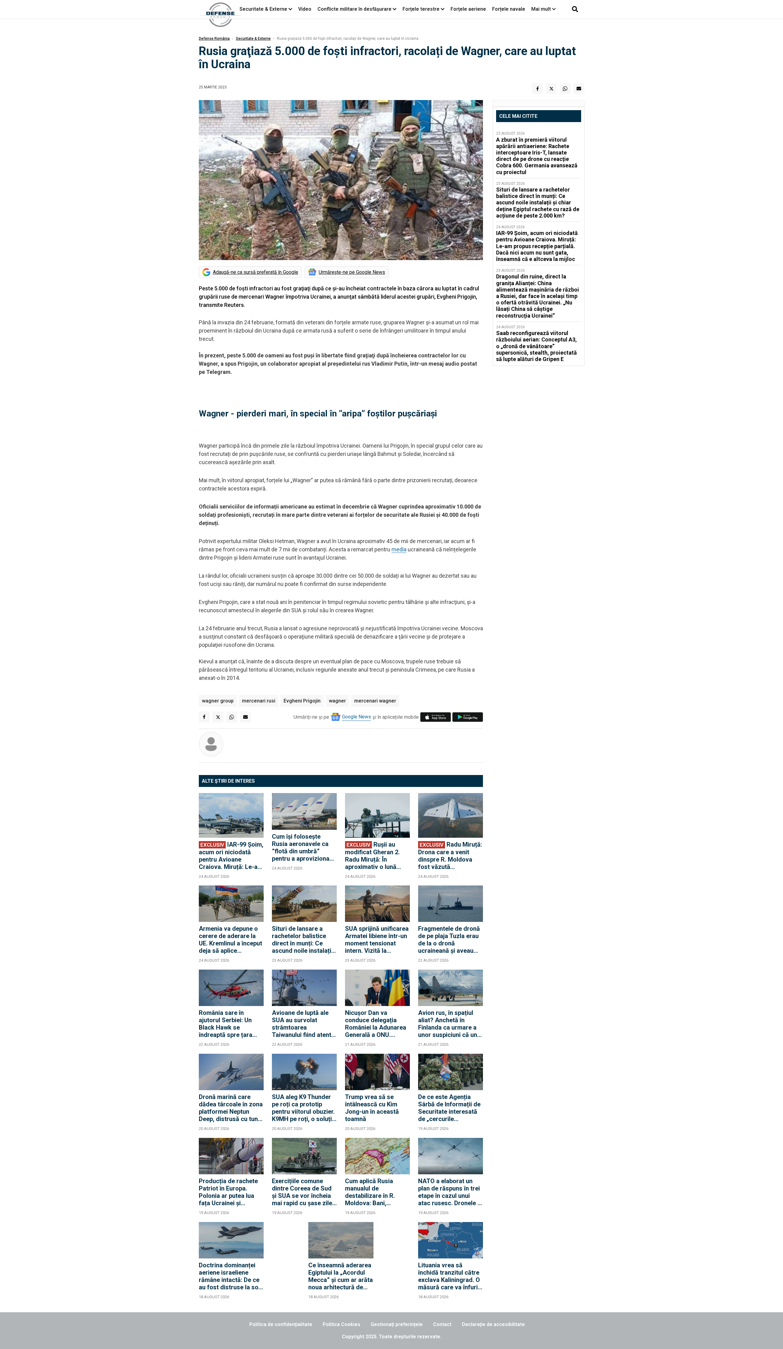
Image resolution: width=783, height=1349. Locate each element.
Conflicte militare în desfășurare (354, 9)
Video (304, 9)
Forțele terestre (421, 9)
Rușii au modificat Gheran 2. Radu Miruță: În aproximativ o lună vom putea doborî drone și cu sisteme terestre (372, 855)
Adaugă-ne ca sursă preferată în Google (255, 272)
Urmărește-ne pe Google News (352, 272)
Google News (356, 717)
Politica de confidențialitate (280, 1324)
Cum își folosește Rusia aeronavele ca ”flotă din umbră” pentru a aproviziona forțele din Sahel (300, 847)
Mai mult (541, 9)
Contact (442, 1324)
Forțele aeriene (468, 9)
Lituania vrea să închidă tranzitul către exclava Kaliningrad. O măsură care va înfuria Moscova (449, 1276)
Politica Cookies (341, 1324)
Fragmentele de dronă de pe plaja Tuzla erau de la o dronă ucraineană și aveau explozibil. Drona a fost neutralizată (450, 939)
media (399, 549)
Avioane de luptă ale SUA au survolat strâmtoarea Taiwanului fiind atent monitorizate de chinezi (301, 1023)
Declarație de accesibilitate (493, 1324)
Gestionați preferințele (397, 1324)
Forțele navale (508, 9)
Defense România (214, 38)
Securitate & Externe (263, 9)
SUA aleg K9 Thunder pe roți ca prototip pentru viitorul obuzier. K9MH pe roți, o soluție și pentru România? (303, 1108)
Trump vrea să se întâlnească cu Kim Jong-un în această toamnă (372, 1108)
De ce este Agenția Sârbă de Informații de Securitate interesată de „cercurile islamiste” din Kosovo (449, 1108)
